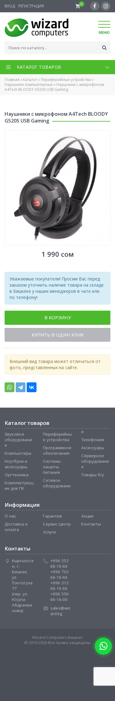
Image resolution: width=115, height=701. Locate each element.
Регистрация (31, 6)
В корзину (57, 318)
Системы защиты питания (52, 468)
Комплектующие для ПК (19, 487)
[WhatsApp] (9, 389)
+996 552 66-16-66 (59, 564)
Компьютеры (18, 454)
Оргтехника (17, 476)
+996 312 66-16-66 (59, 587)
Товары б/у (92, 476)
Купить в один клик (58, 336)
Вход (10, 6)
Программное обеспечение (57, 451)
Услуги (49, 533)
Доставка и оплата (16, 528)
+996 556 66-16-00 (59, 598)
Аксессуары (92, 449)
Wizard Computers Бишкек (57, 639)
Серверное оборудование (95, 462)
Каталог (30, 79)
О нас (10, 517)
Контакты (91, 525)
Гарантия (52, 517)
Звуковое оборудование (18, 441)
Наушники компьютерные (29, 84)
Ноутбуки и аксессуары (16, 465)
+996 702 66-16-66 (59, 576)
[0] (77, 6)
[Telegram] (20, 389)
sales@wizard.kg (60, 612)
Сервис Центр (57, 525)
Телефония (92, 441)
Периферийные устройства (66, 79)
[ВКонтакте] (31, 389)
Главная (12, 79)
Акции (87, 517)
